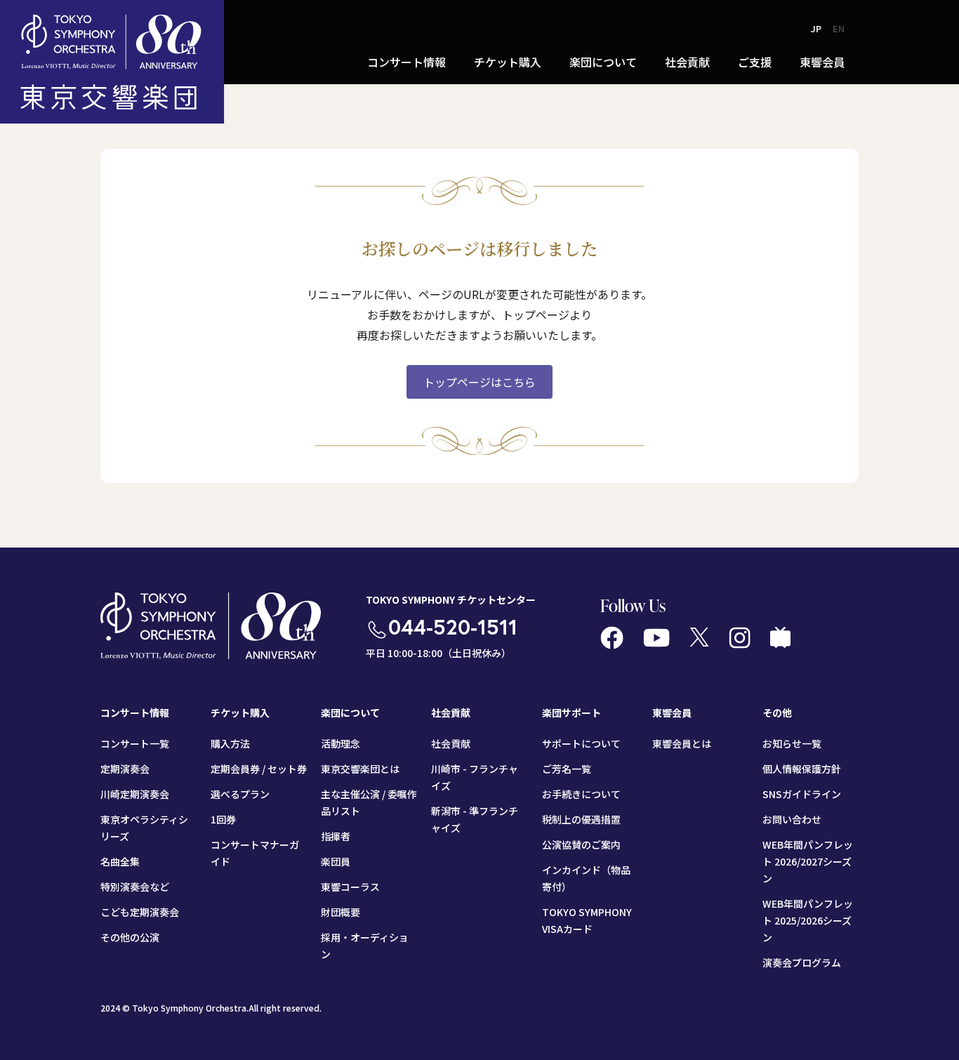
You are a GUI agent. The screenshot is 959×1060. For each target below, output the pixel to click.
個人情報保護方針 (801, 769)
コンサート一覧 (134, 743)
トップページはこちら (479, 381)
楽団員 (335, 861)
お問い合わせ (791, 819)
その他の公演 (129, 937)
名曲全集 (120, 861)
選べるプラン (240, 794)
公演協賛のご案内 (581, 844)
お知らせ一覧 (791, 743)
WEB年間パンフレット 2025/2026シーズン (807, 920)
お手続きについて (581, 794)
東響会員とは (681, 743)
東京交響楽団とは (360, 769)
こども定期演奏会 (139, 912)
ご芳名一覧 (566, 769)
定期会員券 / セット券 (259, 769)
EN (839, 28)
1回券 (223, 819)
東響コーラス (350, 887)
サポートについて (581, 743)
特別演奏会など (134, 887)
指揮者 (335, 836)
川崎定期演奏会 (134, 794)
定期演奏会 (125, 769)
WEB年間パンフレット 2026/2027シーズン (807, 861)
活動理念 (340, 743)
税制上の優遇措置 (581, 819)
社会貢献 (450, 743)
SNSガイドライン (801, 794)
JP (816, 28)
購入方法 (230, 743)
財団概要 (340, 912)
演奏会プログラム (801, 962)
